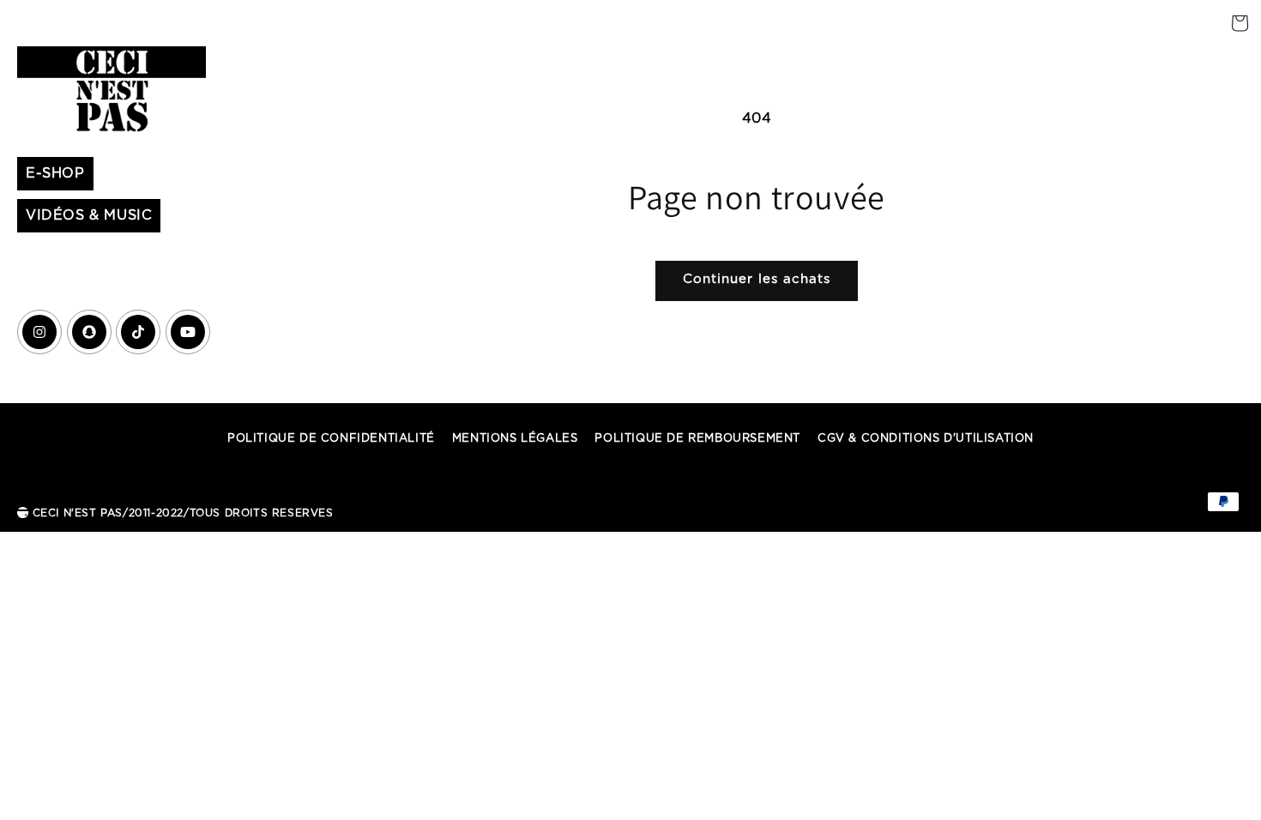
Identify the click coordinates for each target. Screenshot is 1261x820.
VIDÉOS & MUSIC (89, 215)
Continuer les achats (756, 279)
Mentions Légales (515, 438)
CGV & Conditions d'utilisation (926, 438)
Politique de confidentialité (331, 438)
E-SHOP (55, 173)
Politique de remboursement (697, 438)
